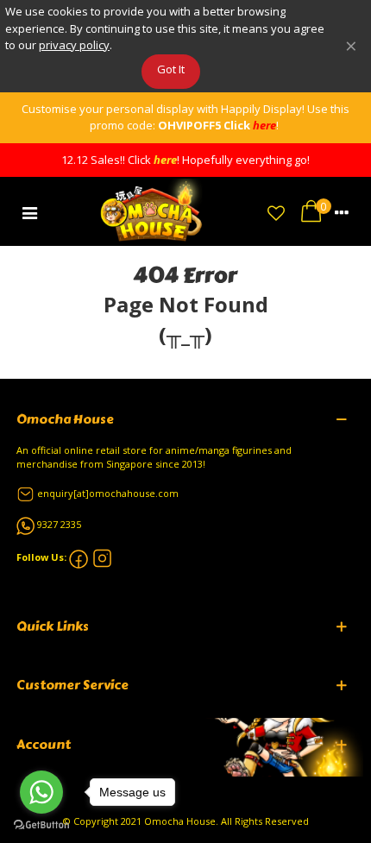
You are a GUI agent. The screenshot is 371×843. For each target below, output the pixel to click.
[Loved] (276, 211)
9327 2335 (59, 524)
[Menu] (29, 211)
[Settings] (341, 211)
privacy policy (74, 45)
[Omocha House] (152, 211)
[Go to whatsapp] (41, 792)
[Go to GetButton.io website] (41, 825)
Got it (171, 69)
